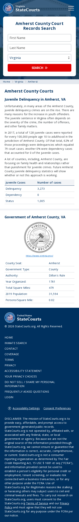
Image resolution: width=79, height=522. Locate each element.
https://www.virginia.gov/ (39, 255)
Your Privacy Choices (21, 376)
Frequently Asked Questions (27, 391)
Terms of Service (37, 503)
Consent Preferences (57, 408)
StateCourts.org (21, 8)
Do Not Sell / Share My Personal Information (30, 384)
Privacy (10, 365)
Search (37, 68)
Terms (9, 360)
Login (9, 397)
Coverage (12, 354)
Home (9, 337)
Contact (11, 348)
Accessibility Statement (23, 371)
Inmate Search (16, 343)
